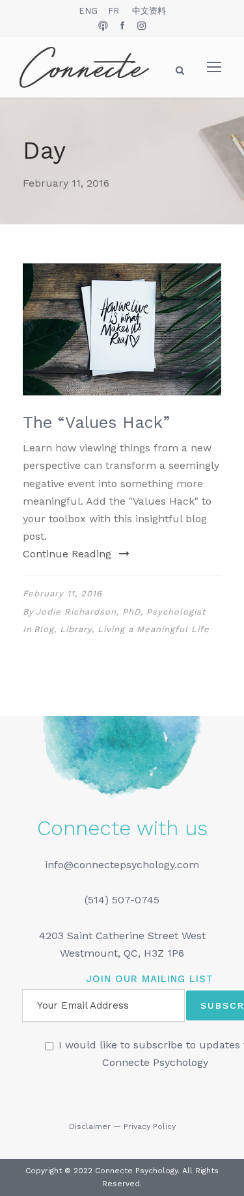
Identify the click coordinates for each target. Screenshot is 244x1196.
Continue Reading (67, 554)
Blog (44, 629)
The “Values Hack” (96, 422)
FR (113, 11)
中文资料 (149, 11)
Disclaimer (90, 1126)
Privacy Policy (150, 1126)
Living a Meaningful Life (154, 629)
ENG (88, 11)
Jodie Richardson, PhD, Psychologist (121, 612)
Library (76, 629)
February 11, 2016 (62, 593)
